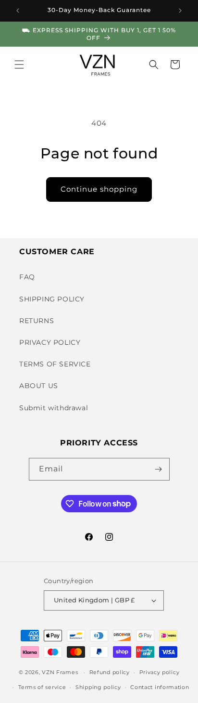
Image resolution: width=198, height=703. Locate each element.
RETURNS (36, 320)
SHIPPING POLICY (52, 299)
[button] (19, 64)
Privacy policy (159, 672)
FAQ (27, 277)
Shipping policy (98, 687)
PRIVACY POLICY (49, 342)
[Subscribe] (158, 469)
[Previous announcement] (17, 10)
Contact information (159, 687)
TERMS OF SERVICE (55, 364)
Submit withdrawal (53, 408)
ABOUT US (38, 385)
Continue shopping (99, 189)
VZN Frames (60, 672)
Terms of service (42, 687)
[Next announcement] (180, 10)
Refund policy (109, 672)
